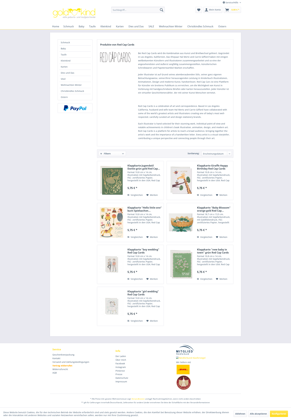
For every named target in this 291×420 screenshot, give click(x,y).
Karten (64, 66)
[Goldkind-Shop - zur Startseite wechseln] (74, 14)
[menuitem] (138, 10)
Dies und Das (67, 72)
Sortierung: (193, 153)
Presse (118, 374)
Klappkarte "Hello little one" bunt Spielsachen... (144, 209)
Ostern (64, 97)
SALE (63, 78)
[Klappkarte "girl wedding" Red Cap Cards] (111, 306)
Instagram (120, 367)
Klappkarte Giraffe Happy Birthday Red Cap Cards (212, 167)
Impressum (121, 381)
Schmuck (65, 42)
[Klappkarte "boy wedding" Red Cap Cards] (111, 264)
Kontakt (56, 358)
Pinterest (120, 370)
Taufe (64, 54)
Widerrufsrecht (60, 369)
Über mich (120, 359)
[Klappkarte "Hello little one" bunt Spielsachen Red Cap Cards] (111, 222)
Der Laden (120, 356)
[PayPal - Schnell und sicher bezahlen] (75, 108)
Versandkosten (138, 399)
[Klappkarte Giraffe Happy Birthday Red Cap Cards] (181, 180)
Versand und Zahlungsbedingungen (70, 361)
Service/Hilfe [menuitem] (232, 2)
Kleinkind (65, 60)
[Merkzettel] (199, 10)
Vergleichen (136, 195)
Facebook (120, 363)
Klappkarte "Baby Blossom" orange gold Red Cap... (214, 209)
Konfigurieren (279, 413)
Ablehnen (240, 413)
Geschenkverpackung (63, 354)
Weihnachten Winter (71, 84)
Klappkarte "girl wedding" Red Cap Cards (143, 293)
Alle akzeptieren (258, 413)
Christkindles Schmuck (72, 91)
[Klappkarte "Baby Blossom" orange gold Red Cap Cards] (181, 222)
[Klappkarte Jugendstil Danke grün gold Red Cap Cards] (111, 180)
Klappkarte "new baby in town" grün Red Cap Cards (213, 251)
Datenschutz (121, 377)
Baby (63, 48)
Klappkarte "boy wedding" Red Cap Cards (143, 251)
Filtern (107, 153)
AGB (54, 372)
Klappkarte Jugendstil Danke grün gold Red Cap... (143, 167)
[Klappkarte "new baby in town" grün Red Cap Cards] (181, 264)
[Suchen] (161, 10)
